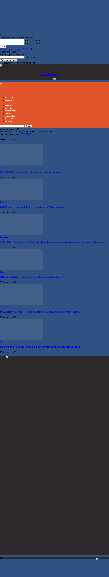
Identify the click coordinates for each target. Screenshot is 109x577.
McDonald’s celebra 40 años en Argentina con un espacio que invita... (40, 312)
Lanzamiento (10, 111)
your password (32, 43)
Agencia (8, 103)
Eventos (8, 100)
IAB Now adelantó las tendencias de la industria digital (31, 277)
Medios (8, 108)
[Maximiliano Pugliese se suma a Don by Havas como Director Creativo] (21, 339)
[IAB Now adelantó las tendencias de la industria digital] (21, 269)
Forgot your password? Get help (16, 49)
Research (9, 119)
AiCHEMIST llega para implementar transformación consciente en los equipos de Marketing (53, 242)
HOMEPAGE (25, 134)
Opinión (8, 121)
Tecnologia (9, 113)
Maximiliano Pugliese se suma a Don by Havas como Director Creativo (40, 346)
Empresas (9, 106)
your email (30, 57)
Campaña (9, 98)
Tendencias (10, 116)
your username (32, 40)
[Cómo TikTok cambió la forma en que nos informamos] (21, 164)
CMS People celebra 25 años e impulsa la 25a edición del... (34, 207)
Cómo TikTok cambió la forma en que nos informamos (31, 172)
